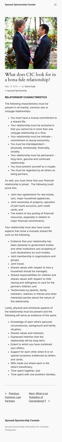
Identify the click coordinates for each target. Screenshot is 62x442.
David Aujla (30, 86)
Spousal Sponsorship (17, 90)
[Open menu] (55, 4)
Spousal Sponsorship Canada (20, 4)
